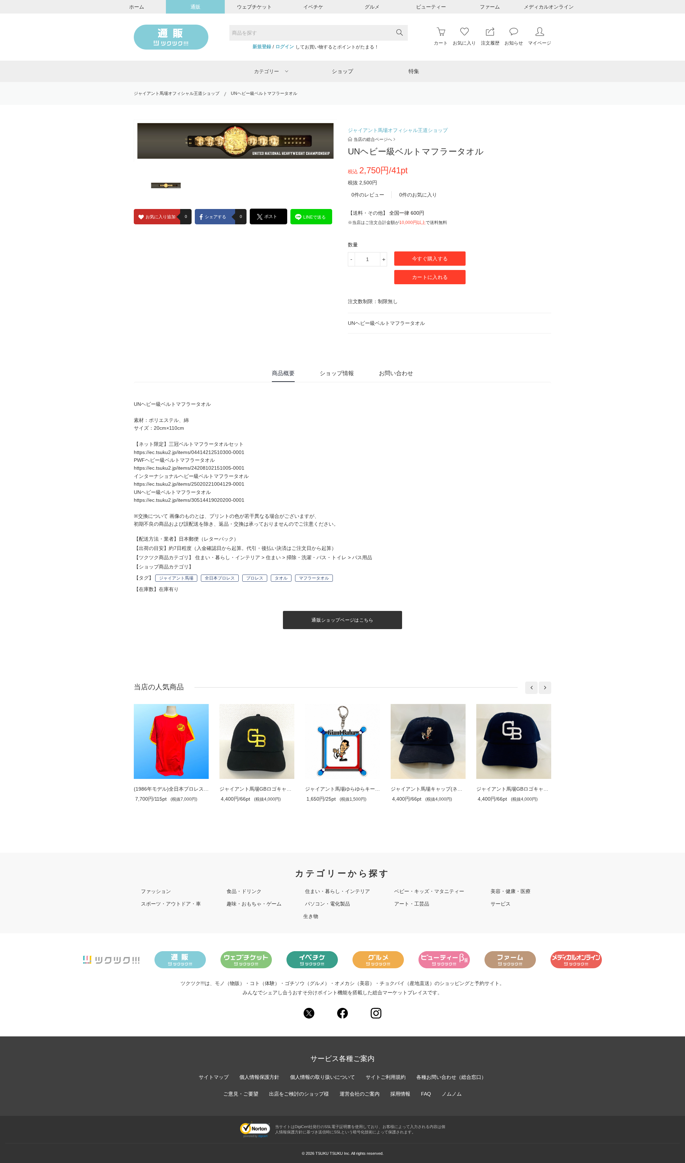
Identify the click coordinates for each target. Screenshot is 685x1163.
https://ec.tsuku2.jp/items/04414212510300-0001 (189, 452)
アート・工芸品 (411, 904)
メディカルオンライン (549, 7)
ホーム (136, 7)
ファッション (156, 891)
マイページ (539, 43)
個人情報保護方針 (259, 1077)
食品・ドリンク (244, 891)
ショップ (342, 71)
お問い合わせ (396, 373)
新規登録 (262, 46)
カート (441, 43)
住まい (273, 557)
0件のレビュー (367, 195)
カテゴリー (266, 71)
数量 (353, 245)
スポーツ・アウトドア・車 (171, 904)
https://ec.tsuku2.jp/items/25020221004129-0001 (189, 484)
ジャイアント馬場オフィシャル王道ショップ (176, 93)
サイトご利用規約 (386, 1077)
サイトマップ (214, 1077)
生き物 (310, 916)
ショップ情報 (337, 373)
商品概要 (283, 373)
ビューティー (431, 7)
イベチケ (313, 7)
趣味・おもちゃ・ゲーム (254, 904)
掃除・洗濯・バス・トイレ (316, 557)
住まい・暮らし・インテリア (227, 557)
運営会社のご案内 (360, 1094)
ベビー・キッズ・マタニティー (429, 891)
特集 (414, 71)
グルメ (372, 7)
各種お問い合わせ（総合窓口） (451, 1077)
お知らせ (513, 43)
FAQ (426, 1094)
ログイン (284, 46)
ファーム (490, 7)
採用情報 (400, 1094)
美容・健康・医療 (511, 891)
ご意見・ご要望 (240, 1094)
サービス (501, 904)
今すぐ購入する (430, 258)
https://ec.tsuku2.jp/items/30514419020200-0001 (189, 500)
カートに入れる (430, 277)
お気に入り (464, 43)
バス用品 (362, 557)
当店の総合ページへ (373, 139)
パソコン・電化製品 (327, 904)
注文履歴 (490, 43)
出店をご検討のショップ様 (299, 1094)
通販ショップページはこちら (342, 620)
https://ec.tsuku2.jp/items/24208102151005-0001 (189, 468)
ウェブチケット (254, 7)
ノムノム (452, 1094)
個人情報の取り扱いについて (322, 1077)
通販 (196, 7)
